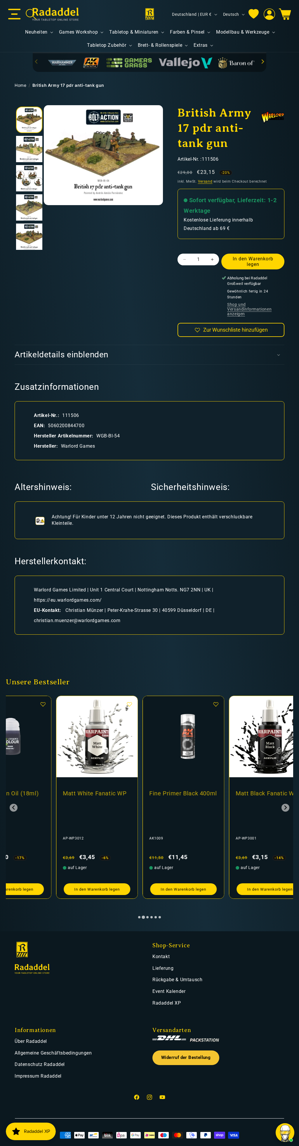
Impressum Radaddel (38, 1076)
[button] (14, 14)
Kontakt (161, 956)
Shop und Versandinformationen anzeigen (249, 309)
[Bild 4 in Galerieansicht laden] (29, 207)
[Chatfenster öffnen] (285, 1132)
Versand (205, 181)
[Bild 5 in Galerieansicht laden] (29, 237)
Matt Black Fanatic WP (216, 793)
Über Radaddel (31, 1041)
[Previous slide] (37, 61)
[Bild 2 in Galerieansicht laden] (29, 149)
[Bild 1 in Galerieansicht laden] (29, 120)
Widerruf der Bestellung (186, 1057)
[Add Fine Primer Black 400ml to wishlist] (165, 704)
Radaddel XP (166, 1003)
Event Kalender (168, 991)
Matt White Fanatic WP (45, 793)
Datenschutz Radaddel (40, 1064)
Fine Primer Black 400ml (133, 793)
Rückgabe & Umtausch (177, 979)
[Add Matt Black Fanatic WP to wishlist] (252, 704)
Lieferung (162, 968)
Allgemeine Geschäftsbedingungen (53, 1053)
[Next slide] (262, 61)
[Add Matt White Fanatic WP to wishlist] (79, 704)
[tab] (139, 917)
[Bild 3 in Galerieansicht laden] (29, 178)
